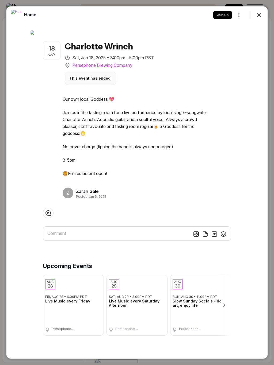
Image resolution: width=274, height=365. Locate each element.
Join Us (223, 15)
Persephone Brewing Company (102, 65)
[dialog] (137, 182)
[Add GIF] (214, 234)
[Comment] (48, 213)
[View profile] (16, 15)
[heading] (89, 191)
